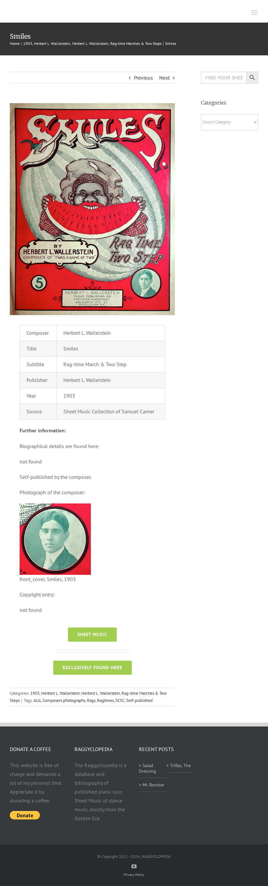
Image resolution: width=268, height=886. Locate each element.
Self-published (139, 700)
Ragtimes (105, 700)
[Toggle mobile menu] (254, 12)
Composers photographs (63, 700)
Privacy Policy (134, 875)
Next (164, 77)
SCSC (120, 700)
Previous (143, 77)
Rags (91, 700)
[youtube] (134, 866)
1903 (35, 693)
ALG (37, 700)
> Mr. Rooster (151, 785)
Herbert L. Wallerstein (60, 693)
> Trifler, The (178, 765)
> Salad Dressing (147, 768)
